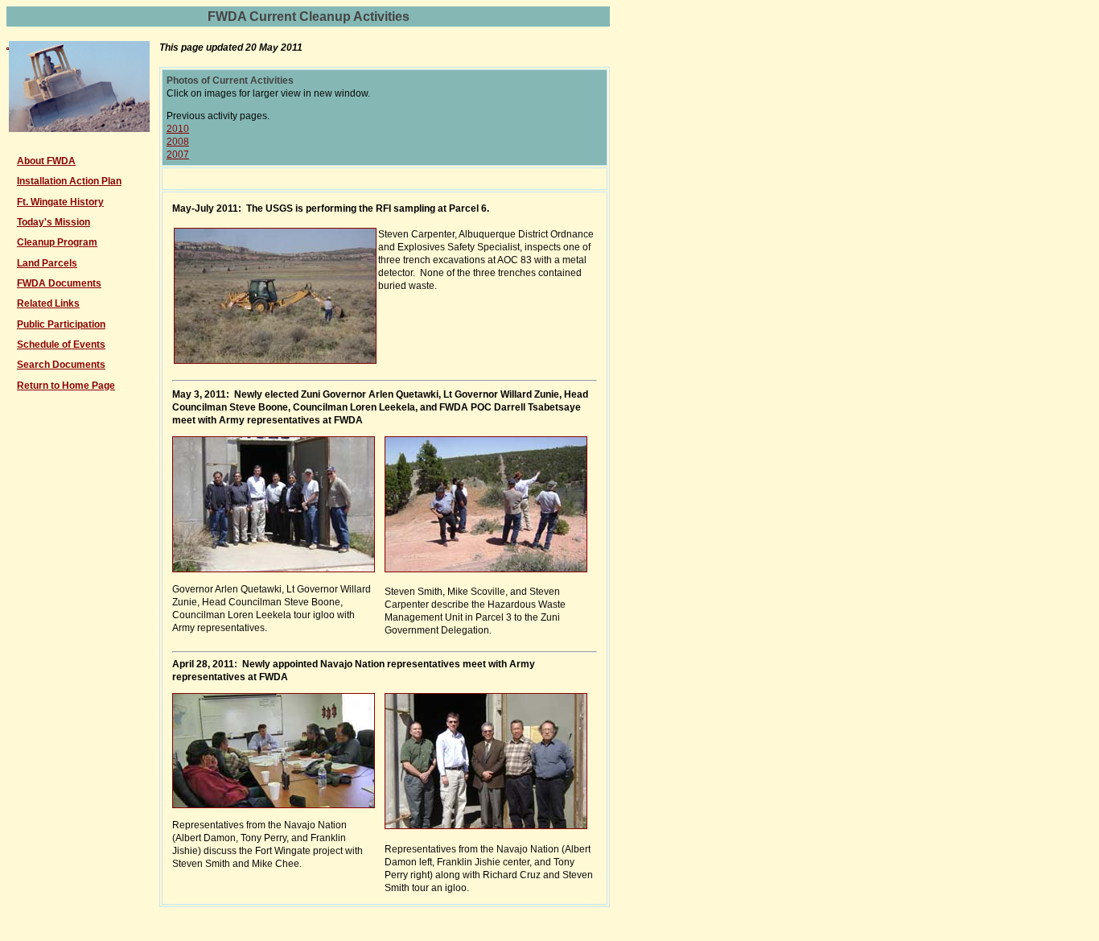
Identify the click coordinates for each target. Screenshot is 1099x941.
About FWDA (46, 161)
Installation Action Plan (69, 181)
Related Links (48, 303)
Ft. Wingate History (60, 202)
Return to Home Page (66, 385)
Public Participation (61, 324)
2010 (178, 128)
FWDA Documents (59, 283)
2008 (178, 141)
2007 (178, 154)
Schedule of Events (61, 344)
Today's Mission (53, 222)
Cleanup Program (57, 242)
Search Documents (61, 364)
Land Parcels (47, 263)
